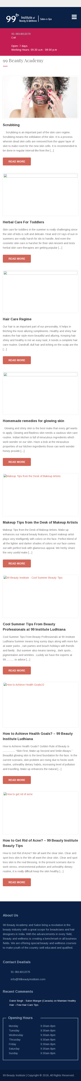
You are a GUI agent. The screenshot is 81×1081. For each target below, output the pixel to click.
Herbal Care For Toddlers (23, 222)
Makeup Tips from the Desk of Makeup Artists (40, 522)
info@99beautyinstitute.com (28, 979)
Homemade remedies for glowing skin (33, 421)
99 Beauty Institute (14, 1075)
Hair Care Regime (17, 319)
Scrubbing (11, 125)
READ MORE (16, 161)
